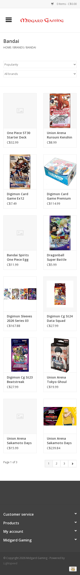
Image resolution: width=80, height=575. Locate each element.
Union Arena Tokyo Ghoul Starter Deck (57, 379)
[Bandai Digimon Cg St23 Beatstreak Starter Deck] (20, 355)
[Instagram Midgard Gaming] (48, 494)
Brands (18, 47)
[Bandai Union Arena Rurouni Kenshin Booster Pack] (60, 110)
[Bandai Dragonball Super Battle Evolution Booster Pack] (60, 232)
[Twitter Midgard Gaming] (40, 494)
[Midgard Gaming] (49, 20)
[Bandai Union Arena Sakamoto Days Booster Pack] (20, 416)
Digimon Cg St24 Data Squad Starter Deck (60, 318)
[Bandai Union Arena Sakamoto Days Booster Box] (60, 416)
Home (7, 47)
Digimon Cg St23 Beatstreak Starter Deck (20, 379)
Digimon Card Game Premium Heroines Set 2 (59, 196)
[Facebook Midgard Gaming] (32, 494)
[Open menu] (8, 19)
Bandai (31, 47)
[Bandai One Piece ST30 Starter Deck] (20, 110)
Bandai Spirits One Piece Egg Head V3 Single (18, 257)
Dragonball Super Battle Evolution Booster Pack (57, 257)
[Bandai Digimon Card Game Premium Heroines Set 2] (60, 171)
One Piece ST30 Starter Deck (18, 135)
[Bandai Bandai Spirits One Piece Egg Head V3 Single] (20, 232)
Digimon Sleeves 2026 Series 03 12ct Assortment (20, 318)
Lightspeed (10, 563)
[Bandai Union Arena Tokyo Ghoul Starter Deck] (60, 355)
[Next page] (72, 463)
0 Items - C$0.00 (66, 4)
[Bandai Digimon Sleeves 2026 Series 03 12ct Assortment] (20, 293)
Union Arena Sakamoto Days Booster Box (59, 440)
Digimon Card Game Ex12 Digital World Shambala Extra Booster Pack (19, 196)
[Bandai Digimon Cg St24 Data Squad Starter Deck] (60, 293)
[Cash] (72, 569)
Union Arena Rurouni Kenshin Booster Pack (59, 135)
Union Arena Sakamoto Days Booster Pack (19, 440)
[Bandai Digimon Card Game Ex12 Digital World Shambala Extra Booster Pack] (20, 171)
